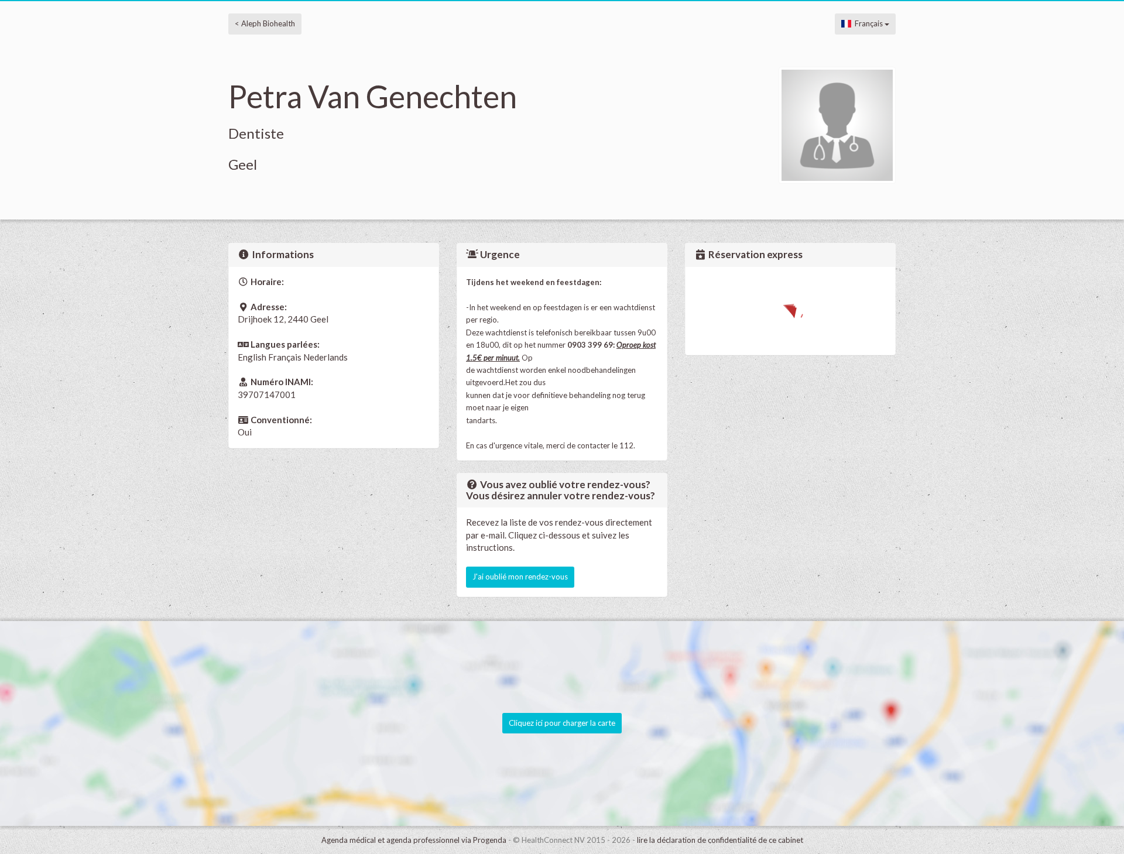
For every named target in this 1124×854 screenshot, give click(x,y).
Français (868, 23)
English (252, 357)
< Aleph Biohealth (265, 23)
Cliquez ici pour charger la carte (562, 723)
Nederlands (325, 357)
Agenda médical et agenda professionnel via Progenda (413, 840)
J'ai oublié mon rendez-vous (520, 576)
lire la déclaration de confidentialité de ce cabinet (720, 840)
